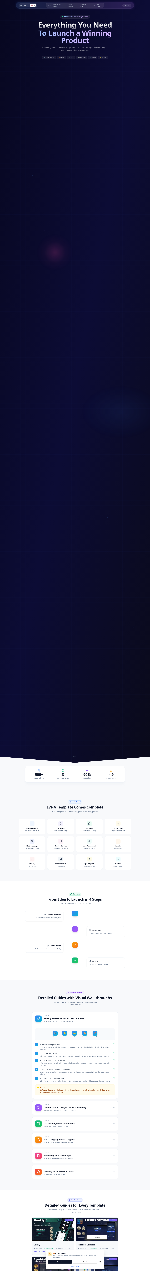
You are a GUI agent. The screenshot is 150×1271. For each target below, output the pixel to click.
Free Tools (98, 5)
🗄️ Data (71, 57)
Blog (93, 5)
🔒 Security (103, 57)
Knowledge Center (83, 5)
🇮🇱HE (26, 5)
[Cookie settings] (100, 1262)
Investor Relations (70, 5)
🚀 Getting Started (49, 57)
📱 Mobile (93, 57)
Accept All (60, 1262)
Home (49, 5)
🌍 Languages (82, 57)
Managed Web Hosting (57, 5)
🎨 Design (61, 57)
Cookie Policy (75, 1266)
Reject (85, 1262)
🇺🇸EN (33, 5)
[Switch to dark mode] (21, 5)
